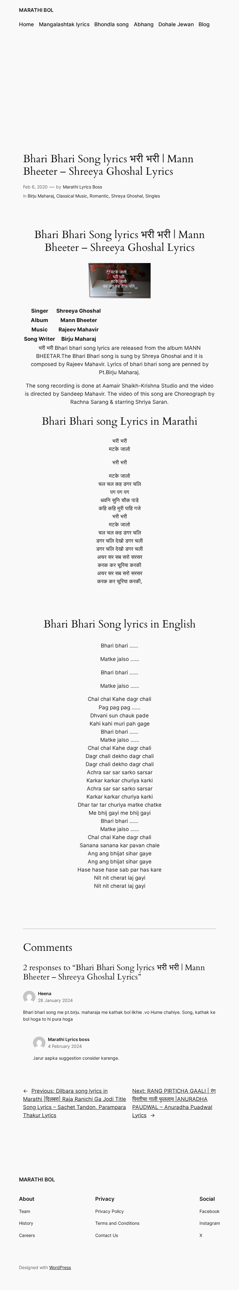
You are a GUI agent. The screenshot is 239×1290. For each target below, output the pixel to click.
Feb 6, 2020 (35, 186)
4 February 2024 (65, 1046)
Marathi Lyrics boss (69, 1039)
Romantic (99, 195)
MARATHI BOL (36, 10)
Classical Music (71, 195)
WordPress (60, 1267)
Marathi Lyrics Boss (82, 186)
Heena (44, 993)
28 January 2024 (55, 1000)
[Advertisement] (119, 84)
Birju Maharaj (41, 195)
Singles (152, 195)
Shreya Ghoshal (127, 195)
